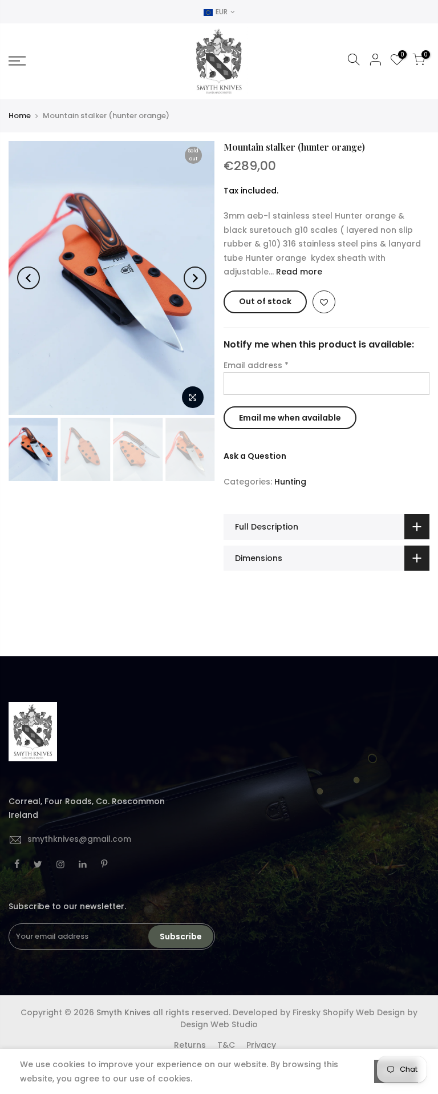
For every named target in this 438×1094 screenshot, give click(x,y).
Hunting (290, 481)
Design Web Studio (219, 1024)
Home (20, 116)
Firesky (307, 1012)
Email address (256, 365)
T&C (226, 1045)
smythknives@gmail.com (79, 839)
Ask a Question (255, 456)
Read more (298, 271)
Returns (190, 1045)
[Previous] (28, 278)
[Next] (195, 278)
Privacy (261, 1045)
